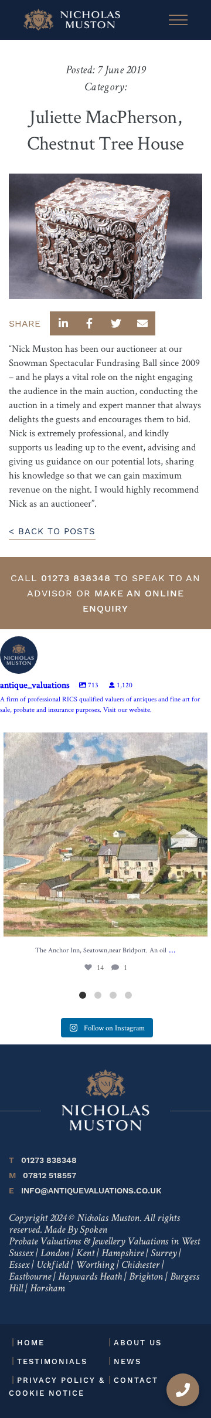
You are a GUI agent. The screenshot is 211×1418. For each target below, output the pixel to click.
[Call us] (182, 1389)
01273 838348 (76, 578)
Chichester (140, 1265)
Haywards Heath (90, 1277)
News (127, 1361)
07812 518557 (42, 1175)
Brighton (146, 1277)
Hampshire (122, 1254)
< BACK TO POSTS (52, 531)
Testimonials (52, 1361)
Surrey (163, 1254)
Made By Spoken (75, 1230)
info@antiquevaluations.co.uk (85, 1190)
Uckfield (52, 1265)
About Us (138, 1342)
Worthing (95, 1265)
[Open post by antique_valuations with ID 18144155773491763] (105, 834)
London (54, 1254)
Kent (85, 1254)
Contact (136, 1380)
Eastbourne (30, 1277)
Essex (19, 1265)
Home (31, 1342)
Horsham (47, 1289)
